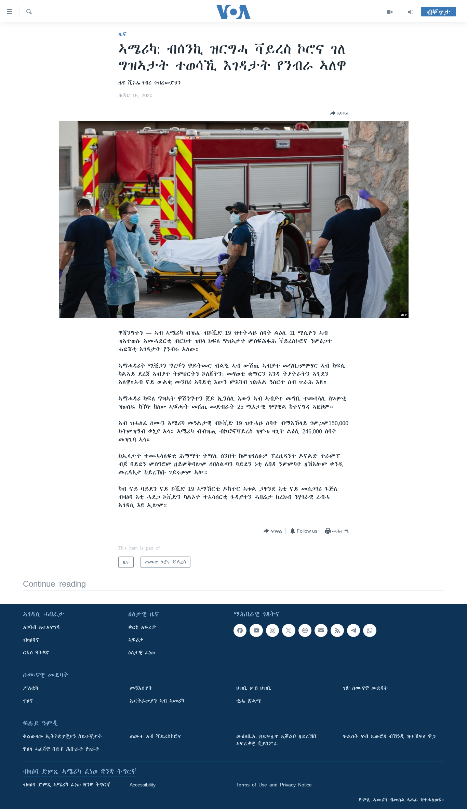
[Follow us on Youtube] (256, 630)
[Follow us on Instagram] (272, 630)
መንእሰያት (141, 688)
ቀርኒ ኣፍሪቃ (142, 627)
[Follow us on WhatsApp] (369, 630)
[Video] (389, 12)
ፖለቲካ (30, 688)
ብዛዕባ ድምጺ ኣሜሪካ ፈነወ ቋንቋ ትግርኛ (66, 785)
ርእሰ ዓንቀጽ (36, 653)
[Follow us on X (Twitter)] (288, 630)
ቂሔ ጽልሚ (248, 701)
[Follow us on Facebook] (240, 630)
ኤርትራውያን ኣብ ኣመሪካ (157, 701)
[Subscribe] (321, 630)
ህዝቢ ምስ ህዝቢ (253, 688)
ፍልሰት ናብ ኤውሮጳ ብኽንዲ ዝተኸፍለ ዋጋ (389, 736)
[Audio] (410, 12)
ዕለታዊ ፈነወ (141, 653)
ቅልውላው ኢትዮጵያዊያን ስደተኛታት (62, 736)
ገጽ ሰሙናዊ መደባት (365, 688)
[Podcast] (304, 630)
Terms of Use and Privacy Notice (274, 785)
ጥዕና (28, 701)
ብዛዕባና (31, 640)
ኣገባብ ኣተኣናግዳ (41, 627)
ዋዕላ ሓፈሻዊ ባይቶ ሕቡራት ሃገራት (61, 749)
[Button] (339, 113)
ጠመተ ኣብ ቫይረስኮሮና (155, 736)
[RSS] (337, 630)
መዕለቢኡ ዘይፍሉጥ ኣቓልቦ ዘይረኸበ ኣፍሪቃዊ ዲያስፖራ (276, 740)
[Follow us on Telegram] (353, 630)
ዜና (122, 34)
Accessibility (143, 785)
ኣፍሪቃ (135, 640)
